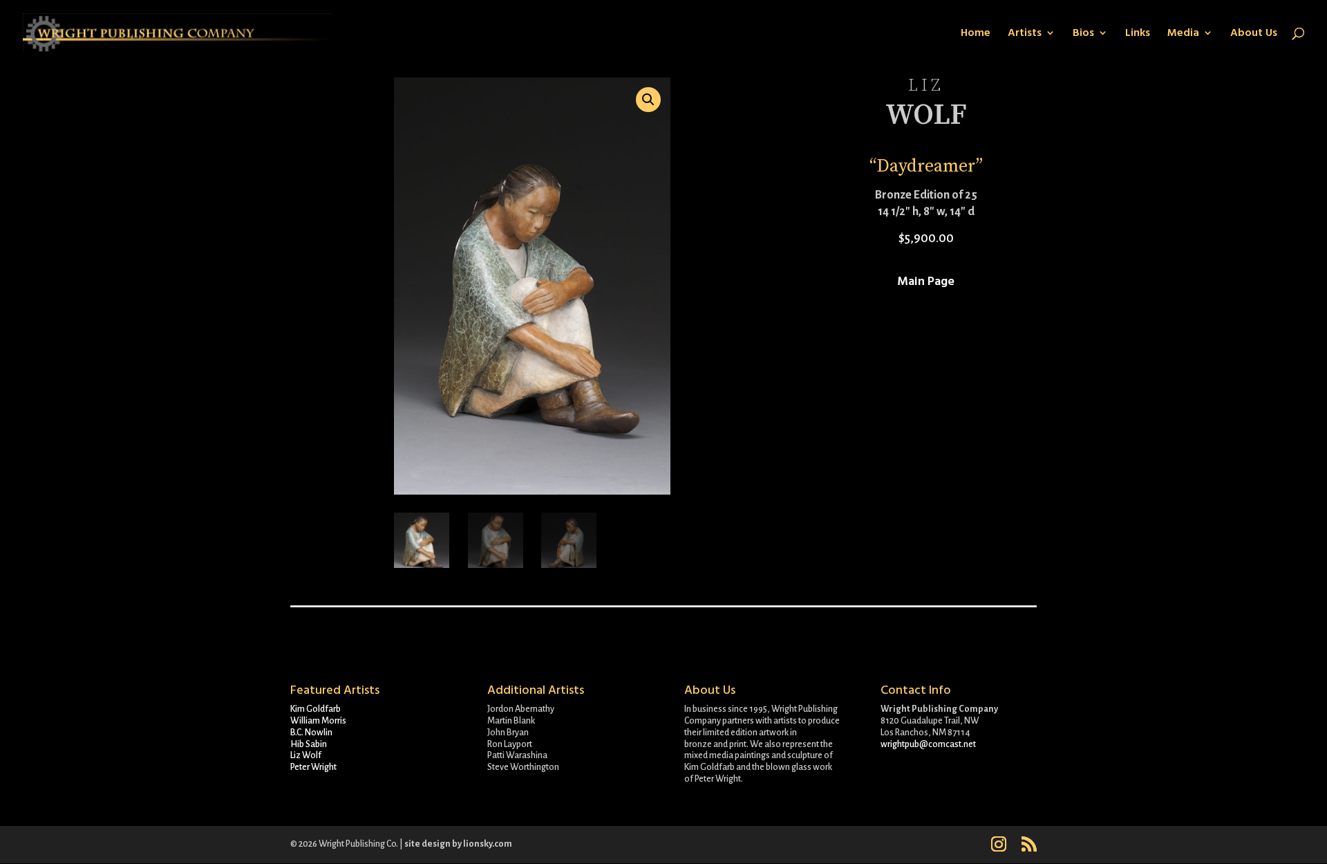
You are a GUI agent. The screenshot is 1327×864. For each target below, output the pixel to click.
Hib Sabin (308, 744)
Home (975, 34)
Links (1137, 34)
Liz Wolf (305, 755)
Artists (1025, 34)
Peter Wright (313, 767)
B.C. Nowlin (311, 732)
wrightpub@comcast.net (928, 744)
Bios (1083, 34)
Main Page (925, 281)
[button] (648, 99)
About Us (1253, 34)
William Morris (318, 721)
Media (1183, 34)
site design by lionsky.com (458, 844)
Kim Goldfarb (315, 709)
